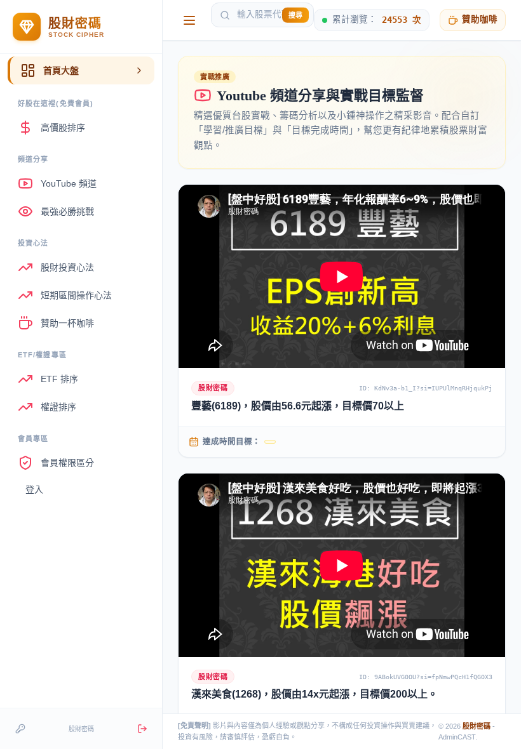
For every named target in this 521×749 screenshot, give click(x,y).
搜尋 (295, 14)
